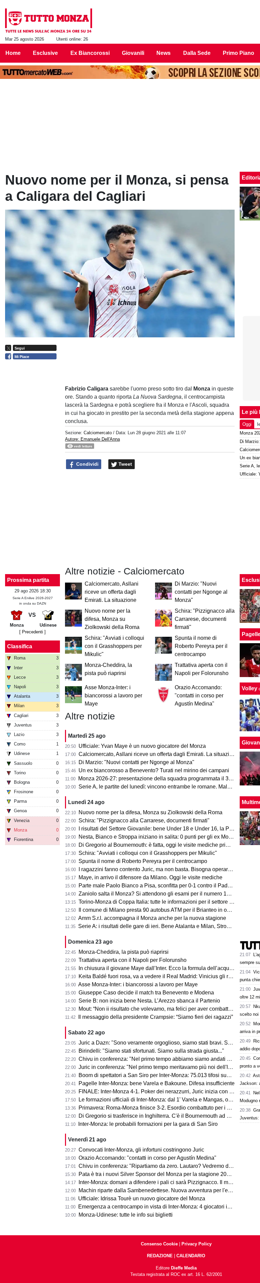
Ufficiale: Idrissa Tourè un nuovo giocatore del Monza (141, 1198)
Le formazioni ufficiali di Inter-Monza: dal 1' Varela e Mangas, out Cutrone (166, 1099)
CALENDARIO (190, 1255)
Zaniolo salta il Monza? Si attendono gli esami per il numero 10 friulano (164, 894)
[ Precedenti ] (32, 631)
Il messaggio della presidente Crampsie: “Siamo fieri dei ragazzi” (155, 1017)
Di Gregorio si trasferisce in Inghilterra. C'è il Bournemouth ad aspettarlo (164, 1116)
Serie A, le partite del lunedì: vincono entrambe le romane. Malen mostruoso (169, 787)
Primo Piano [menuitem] (238, 53)
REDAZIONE (160, 1255)
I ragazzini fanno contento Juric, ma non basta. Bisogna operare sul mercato (169, 869)
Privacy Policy (196, 1243)
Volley (249, 688)
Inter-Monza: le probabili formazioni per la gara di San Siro (148, 1124)
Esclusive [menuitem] (45, 53)
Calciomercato (98, 432)
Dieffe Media (184, 1267)
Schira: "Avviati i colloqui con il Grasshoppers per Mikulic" (114, 646)
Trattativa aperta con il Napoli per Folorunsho (133, 960)
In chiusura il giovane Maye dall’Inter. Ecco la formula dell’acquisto (158, 968)
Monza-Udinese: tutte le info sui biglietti (126, 1215)
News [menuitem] (163, 53)
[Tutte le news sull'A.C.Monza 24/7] (48, 20)
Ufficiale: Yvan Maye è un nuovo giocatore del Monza (142, 746)
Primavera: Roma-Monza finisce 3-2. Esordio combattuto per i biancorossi (167, 1108)
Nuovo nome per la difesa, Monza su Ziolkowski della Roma (112, 619)
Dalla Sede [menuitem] (197, 53)
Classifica (19, 646)
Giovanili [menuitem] (133, 53)
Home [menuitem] (13, 53)
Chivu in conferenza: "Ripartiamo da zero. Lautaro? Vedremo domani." (163, 1166)
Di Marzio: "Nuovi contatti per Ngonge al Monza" (201, 592)
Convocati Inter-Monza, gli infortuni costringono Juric (141, 1150)
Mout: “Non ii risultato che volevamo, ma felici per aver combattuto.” (159, 1009)
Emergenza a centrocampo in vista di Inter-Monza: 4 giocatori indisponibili (166, 1207)
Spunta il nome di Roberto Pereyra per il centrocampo (201, 646)
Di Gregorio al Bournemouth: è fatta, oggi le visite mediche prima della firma (169, 845)
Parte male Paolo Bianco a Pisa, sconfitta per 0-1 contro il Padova (157, 885)
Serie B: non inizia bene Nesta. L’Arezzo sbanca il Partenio (149, 1001)
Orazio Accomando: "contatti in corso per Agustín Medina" (199, 696)
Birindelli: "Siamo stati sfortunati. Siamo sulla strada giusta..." (151, 1051)
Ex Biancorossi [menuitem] (90, 53)
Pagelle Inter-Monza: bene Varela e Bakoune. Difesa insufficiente (157, 1083)
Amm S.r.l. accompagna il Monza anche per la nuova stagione (152, 918)
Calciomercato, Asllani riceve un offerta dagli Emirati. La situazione (111, 592)
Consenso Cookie (159, 1243)
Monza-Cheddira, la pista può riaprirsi (124, 952)
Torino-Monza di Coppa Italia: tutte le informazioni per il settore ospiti (160, 902)
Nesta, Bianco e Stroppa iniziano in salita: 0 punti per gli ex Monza (158, 837)
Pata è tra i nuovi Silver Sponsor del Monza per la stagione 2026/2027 (162, 1174)
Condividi (87, 464)
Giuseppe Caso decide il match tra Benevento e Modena (146, 992)
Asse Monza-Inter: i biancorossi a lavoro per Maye (113, 696)
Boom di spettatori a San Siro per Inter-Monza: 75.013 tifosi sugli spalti (162, 1075)
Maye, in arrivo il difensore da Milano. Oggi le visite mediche (150, 877)
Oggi (247, 424)
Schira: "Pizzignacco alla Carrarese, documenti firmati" (205, 619)
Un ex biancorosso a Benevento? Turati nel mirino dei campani (154, 770)
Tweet (124, 464)
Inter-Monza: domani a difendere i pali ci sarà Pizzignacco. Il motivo (159, 1182)
